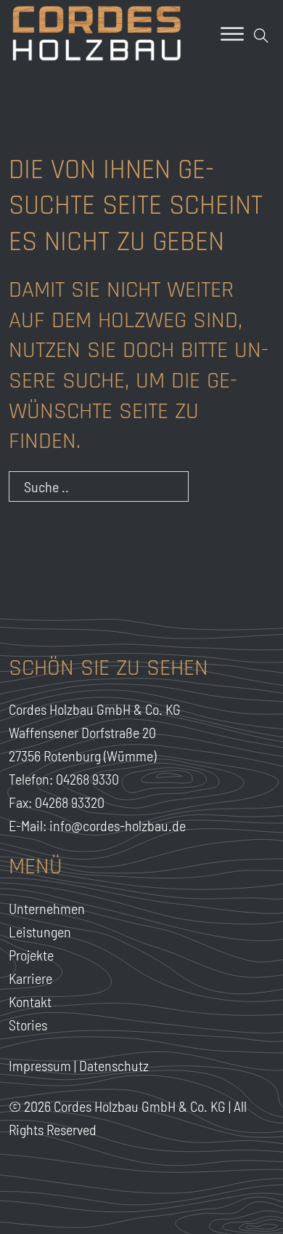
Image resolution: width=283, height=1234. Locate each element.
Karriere (30, 978)
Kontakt (30, 1001)
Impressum (40, 1065)
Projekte (31, 954)
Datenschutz (114, 1065)
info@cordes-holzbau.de (117, 825)
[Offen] (232, 34)
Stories (28, 1024)
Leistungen (40, 931)
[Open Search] (261, 35)
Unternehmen (47, 908)
